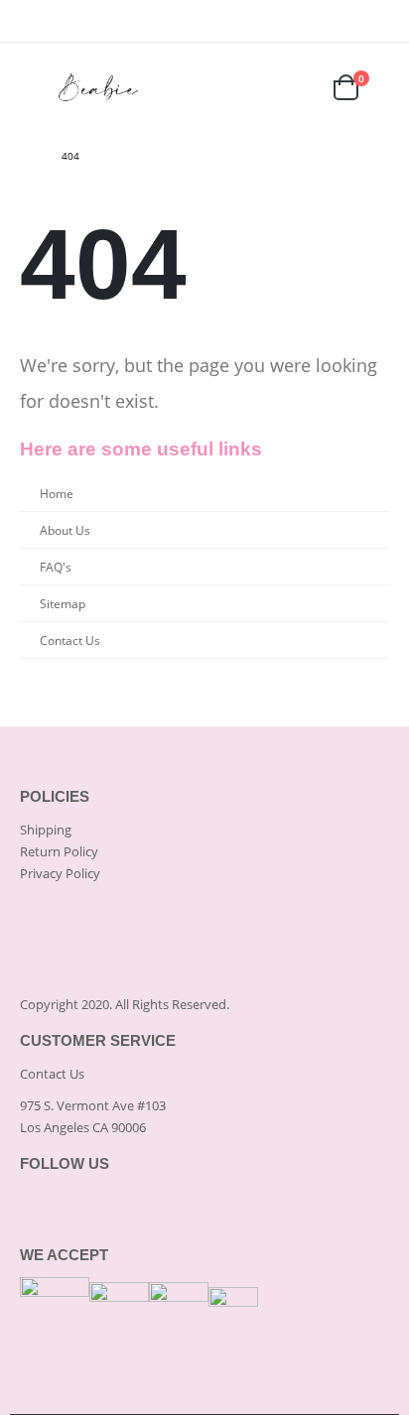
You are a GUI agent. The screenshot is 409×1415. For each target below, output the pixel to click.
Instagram (84, 1209)
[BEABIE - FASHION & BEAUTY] (99, 87)
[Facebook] (347, 21)
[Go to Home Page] (27, 156)
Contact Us (70, 640)
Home (56, 493)
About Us (65, 530)
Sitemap (62, 603)
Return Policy (59, 851)
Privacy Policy (60, 873)
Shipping (45, 829)
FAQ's (55, 567)
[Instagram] (376, 21)
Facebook (40, 1209)
